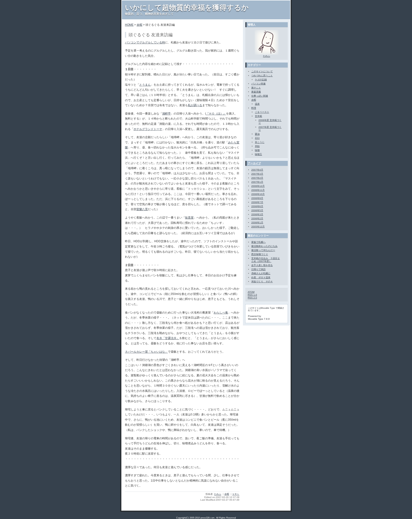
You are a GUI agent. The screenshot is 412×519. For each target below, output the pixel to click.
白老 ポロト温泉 (260, 277)
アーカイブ (254, 163)
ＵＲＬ (235, 494)
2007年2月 (257, 178)
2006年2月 (257, 218)
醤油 (257, 134)
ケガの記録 (261, 79)
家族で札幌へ (258, 242)
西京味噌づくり (259, 254)
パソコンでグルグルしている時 (145, 42)
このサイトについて (262, 71)
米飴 (257, 146)
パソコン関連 (258, 83)
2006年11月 (258, 190)
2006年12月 (258, 186)
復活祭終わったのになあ (264, 246)
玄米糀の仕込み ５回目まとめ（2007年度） (265, 259)
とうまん (145, 84)
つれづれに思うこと (262, 75)
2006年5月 (257, 210)
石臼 (257, 138)
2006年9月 (257, 198)
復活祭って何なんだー (263, 250)
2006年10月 (258, 194)
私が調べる (195, 105)
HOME (129, 24)
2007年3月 (257, 174)
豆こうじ (259, 142)
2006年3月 (257, 214)
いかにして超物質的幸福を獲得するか (187, 7)
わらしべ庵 (221, 312)
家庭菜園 (256, 91)
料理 (253, 108)
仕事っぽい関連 (259, 95)
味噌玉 (258, 154)
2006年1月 (257, 222)
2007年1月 (257, 182)
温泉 (257, 104)
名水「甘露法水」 (167, 338)
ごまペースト (262, 112)
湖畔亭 (166, 113)
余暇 (139, 24)
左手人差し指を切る (262, 265)
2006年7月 (257, 202)
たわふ (217, 494)
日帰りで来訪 (258, 269)
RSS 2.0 (252, 297)
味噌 (257, 150)
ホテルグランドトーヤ (148, 129)
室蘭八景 (142, 209)
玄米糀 (258, 116)
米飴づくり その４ (262, 281)
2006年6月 (257, 206)
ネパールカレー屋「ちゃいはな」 (146, 351)
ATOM (251, 292)
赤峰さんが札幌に (260, 273)
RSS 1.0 (252, 295)
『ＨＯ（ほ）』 (216, 113)
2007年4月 (257, 169)
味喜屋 (189, 217)
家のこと (256, 87)
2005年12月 (258, 226)
